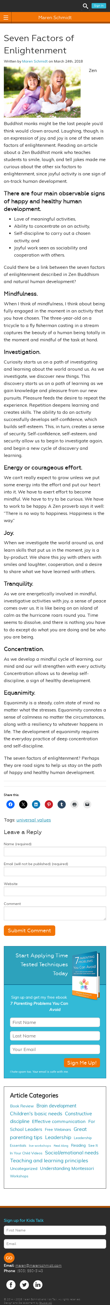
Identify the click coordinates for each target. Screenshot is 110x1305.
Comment (12, 903)
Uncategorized (23, 1168)
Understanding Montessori (67, 1168)
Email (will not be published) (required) (36, 864)
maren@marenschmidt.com (38, 1265)
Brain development (56, 1106)
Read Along (61, 1145)
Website (11, 883)
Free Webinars (58, 1129)
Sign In (99, 5)
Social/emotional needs (72, 1152)
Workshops (19, 1176)
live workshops (40, 1145)
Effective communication (59, 1121)
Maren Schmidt (55, 17)
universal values (33, 820)
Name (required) (17, 844)
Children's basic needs (36, 1113)
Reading (78, 1145)
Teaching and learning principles (49, 1160)
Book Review (22, 1106)
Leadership (58, 1137)
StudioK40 (45, 1302)
